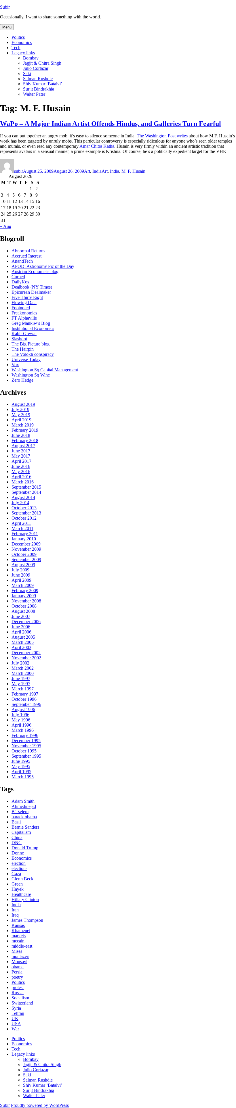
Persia (17, 971)
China (17, 837)
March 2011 (22, 528)
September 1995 (26, 756)
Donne (18, 852)
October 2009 (24, 554)
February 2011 (25, 533)
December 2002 (26, 652)
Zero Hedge (22, 380)
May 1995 (21, 766)
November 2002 (26, 657)
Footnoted (21, 307)
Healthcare (21, 894)
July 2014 (20, 502)
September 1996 (26, 704)
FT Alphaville (24, 318)
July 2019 (20, 409)
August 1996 (23, 709)
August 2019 (23, 404)
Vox (15, 364)
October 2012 (24, 518)
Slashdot (19, 338)
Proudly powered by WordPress (40, 1105)
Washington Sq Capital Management (45, 369)
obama (18, 966)
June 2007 (21, 616)
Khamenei (21, 930)
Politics (18, 37)
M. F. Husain (133, 171)
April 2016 (21, 476)
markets (19, 935)
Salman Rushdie (38, 78)
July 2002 (20, 662)
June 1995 (21, 761)
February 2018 (25, 440)
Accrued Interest (26, 256)
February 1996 (25, 735)
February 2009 (25, 590)
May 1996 (21, 719)
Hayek (18, 889)
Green (17, 884)
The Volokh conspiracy (33, 354)
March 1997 (23, 688)
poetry (17, 977)
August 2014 (23, 497)
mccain (18, 940)
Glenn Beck (22, 878)
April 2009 (21, 580)
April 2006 (21, 631)
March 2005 (23, 642)
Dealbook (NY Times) (32, 287)
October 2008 (24, 606)
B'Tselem (20, 811)
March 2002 (23, 668)
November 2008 (26, 600)
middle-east (22, 946)
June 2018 (21, 435)
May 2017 (21, 456)
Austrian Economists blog (35, 271)
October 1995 (24, 750)
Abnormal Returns (28, 250)
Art (87, 171)
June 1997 (21, 678)
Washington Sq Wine (31, 374)
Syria (16, 1008)
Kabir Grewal (24, 333)
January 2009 (24, 595)
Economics (22, 42)
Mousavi (19, 961)
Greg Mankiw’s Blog (31, 323)
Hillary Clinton (25, 899)
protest (18, 987)
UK (15, 1018)
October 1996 (24, 699)
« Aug (5, 226)
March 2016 (23, 481)
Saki (27, 73)
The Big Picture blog (31, 343)
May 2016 (21, 471)
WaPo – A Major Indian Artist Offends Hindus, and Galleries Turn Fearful (110, 123)
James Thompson (27, 920)
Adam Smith (23, 801)
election (19, 863)
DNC (17, 842)
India (97, 171)
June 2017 (21, 450)
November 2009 (26, 549)
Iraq (15, 915)
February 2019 (25, 430)
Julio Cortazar (35, 68)
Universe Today (26, 359)
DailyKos (20, 281)
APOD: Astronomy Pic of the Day (43, 266)
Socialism (20, 997)
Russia (18, 992)
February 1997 (25, 694)
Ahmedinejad (24, 806)
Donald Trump (25, 847)
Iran (15, 909)
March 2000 (23, 673)
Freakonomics (24, 312)
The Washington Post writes (162, 135)
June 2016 (21, 466)
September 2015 (26, 487)
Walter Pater (34, 94)
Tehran (18, 1013)
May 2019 (21, 414)
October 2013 (24, 507)
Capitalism (21, 832)
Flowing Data (24, 302)
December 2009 (26, 543)
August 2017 (23, 445)
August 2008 (23, 611)
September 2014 (26, 492)
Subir (5, 7)
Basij (16, 821)
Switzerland (22, 1003)
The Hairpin (23, 349)
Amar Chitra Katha (96, 146)
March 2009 (23, 585)
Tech (16, 47)
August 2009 (23, 564)
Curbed (18, 276)
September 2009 (26, 559)
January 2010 (24, 538)
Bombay (31, 57)
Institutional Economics (33, 328)
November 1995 (26, 745)
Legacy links (23, 52)
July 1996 (20, 714)
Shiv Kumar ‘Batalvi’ (42, 83)
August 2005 (23, 637)
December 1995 (26, 740)
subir (18, 171)
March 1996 (23, 730)
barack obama (24, 816)
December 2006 (26, 621)
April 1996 (21, 725)
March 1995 (23, 776)
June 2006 (21, 626)
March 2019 (23, 425)
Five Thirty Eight (27, 297)
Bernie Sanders (25, 827)
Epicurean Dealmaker (31, 292)
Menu (7, 27)
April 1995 (21, 771)
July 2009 (20, 569)
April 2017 (21, 461)
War (15, 1028)
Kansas (18, 925)
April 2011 (21, 523)
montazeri (20, 956)
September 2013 (26, 512)
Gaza (16, 873)
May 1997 (21, 683)
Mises (17, 951)
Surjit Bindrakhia (38, 89)
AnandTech (22, 261)
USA (16, 1023)
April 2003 (21, 647)
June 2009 (21, 575)
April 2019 (21, 419)
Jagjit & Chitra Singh (42, 63)
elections (19, 868)
